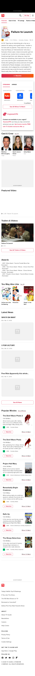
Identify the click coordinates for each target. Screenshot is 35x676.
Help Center (5, 626)
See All (17, 133)
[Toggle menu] (33, 15)
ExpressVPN (7, 122)
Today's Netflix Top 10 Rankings (11, 591)
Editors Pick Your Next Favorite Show (12, 606)
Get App (26, 15)
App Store (4, 651)
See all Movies (22, 411)
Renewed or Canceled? (8, 602)
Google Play (13, 651)
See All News (17, 402)
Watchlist (18, 76)
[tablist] (17, 85)
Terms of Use (5, 638)
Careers (3, 622)
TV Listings (21, 20)
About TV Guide (6, 615)
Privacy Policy (5, 635)
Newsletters (5, 618)
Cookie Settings (6, 642)
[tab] (6, 85)
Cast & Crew (12, 20)
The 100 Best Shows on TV (9, 599)
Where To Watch (26, 432)
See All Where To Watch (17, 107)
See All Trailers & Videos (17, 250)
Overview (4, 20)
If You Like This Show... (8, 595)
